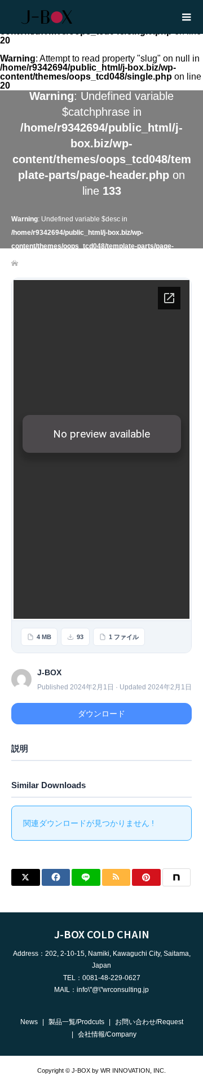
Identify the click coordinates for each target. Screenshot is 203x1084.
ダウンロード (101, 713)
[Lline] (86, 877)
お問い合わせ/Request (149, 1022)
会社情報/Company (107, 1034)
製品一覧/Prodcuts (76, 1022)
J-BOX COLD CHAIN (101, 934)
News (29, 1022)
